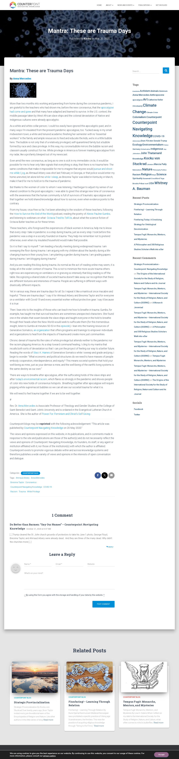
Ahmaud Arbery (23, 478)
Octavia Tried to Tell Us (59, 217)
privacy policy (49, 756)
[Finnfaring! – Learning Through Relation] (89, 677)
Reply (110, 547)
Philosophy (157, 170)
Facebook (138, 409)
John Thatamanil (151, 153)
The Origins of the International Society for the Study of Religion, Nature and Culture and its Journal (149, 278)
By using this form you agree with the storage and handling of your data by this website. (65, 595)
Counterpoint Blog (30, 473)
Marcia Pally (160, 164)
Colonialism (139, 117)
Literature (150, 164)
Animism (163, 91)
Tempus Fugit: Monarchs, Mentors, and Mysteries (139, 703)
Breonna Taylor (17, 482)
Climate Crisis (152, 112)
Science (161, 174)
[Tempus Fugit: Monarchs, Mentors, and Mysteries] (144, 677)
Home (99, 5)
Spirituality (137, 178)
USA (151, 183)
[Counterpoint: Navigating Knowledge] (25, 5)
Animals (154, 91)
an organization (42, 330)
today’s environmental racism (31, 379)
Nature (147, 169)
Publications (144, 5)
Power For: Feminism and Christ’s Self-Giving (66, 413)
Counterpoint (154, 117)
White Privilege (33, 491)
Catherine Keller (155, 100)
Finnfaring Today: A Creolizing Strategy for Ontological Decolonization (148, 224)
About (109, 5)
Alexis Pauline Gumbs (98, 213)
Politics (163, 170)
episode (65, 326)
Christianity (138, 106)
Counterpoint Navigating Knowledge (43, 427)
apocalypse (138, 100)
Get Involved (161, 5)
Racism (13, 491)
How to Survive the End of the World (33, 213)
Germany (136, 149)
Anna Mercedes (22, 78)
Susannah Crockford (151, 178)
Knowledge (138, 158)
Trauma (22, 491)
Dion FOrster (147, 141)
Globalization (145, 149)
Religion (146, 174)
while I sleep (51, 176)
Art (145, 99)
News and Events (125, 5)
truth (147, 184)
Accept (161, 754)
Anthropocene (157, 95)
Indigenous (157, 148)
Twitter (137, 415)
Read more (48, 720)
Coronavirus (30, 482)
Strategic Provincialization (146, 204)
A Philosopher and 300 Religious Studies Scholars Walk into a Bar (150, 331)
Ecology (137, 144)
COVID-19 (47, 487)
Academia (136, 91)
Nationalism (137, 170)
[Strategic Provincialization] (35, 677)
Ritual (154, 175)
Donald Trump (160, 141)
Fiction (166, 145)
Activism (145, 90)
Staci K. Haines (41, 352)
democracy (136, 141)
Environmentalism (153, 144)
